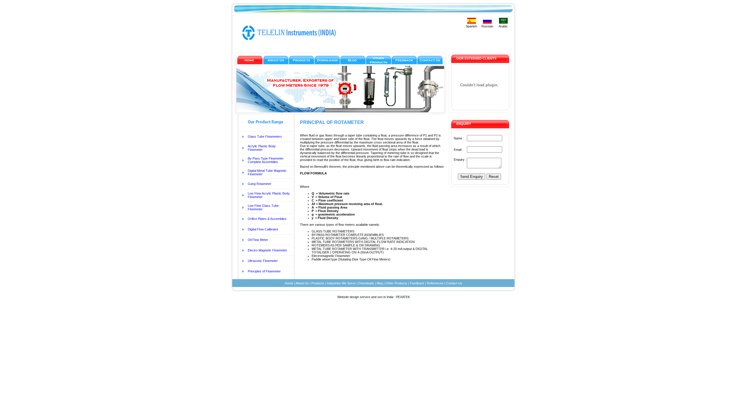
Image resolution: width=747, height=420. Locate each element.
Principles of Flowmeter (264, 271)
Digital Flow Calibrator (263, 229)
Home (289, 283)
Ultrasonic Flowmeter (263, 260)
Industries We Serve (341, 283)
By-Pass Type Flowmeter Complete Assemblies (266, 160)
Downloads (366, 283)
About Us (302, 283)
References (435, 283)
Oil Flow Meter (258, 240)
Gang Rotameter (259, 184)
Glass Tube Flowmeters (265, 136)
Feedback (417, 283)
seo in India (385, 297)
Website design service (353, 297)
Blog (380, 283)
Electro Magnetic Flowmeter (267, 250)
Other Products (396, 283)
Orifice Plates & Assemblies (267, 218)
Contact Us (454, 283)
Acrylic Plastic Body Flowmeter (262, 147)
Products (317, 283)
